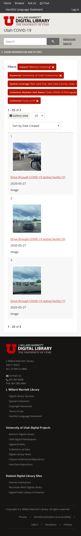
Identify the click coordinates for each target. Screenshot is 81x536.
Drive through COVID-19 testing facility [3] (38, 239)
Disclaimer (51, 524)
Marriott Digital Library (21, 434)
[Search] (53, 41)
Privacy (23, 517)
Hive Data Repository (21, 464)
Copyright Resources (20, 406)
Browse (19, 3)
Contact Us (14, 375)
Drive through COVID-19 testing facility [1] (38, 301)
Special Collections (19, 401)
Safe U (34, 524)
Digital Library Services (21, 396)
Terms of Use (16, 411)
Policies (68, 524)
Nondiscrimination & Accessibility (52, 517)
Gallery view (20, 115)
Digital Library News (20, 454)
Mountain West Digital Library (25, 487)
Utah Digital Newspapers (22, 439)
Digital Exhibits (17, 444)
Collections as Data (19, 449)
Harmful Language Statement (24, 9)
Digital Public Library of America (26, 492)
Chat (46, 3)
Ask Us (32, 3)
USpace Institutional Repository (26, 459)
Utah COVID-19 (17, 30)
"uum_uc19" (23, 100)
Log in (75, 9)
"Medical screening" (36, 66)
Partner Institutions (20, 482)
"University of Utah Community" (35, 75)
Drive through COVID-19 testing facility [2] (38, 177)
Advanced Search (69, 41)
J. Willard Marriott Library (20, 361)
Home (7, 3)
